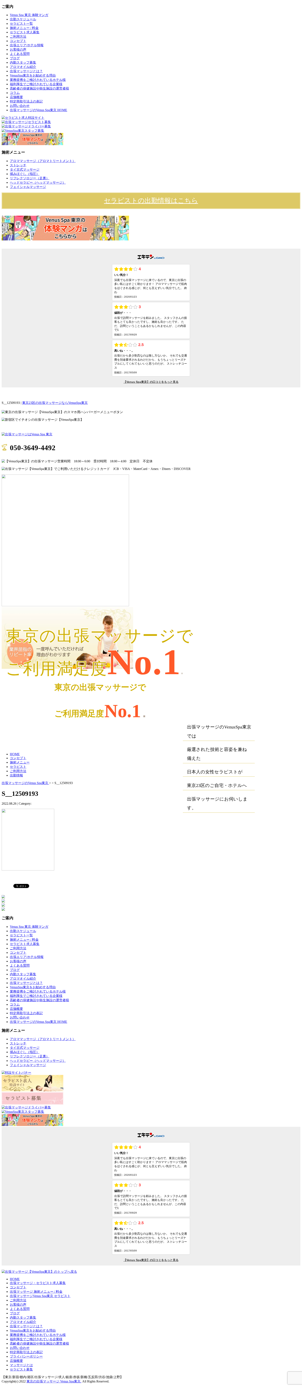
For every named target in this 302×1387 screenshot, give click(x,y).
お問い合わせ (20, 105)
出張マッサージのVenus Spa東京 (25, 783)
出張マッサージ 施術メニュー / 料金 (36, 1291)
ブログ (15, 58)
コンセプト (18, 41)
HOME (15, 754)
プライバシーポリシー (26, 1356)
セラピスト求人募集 (24, 32)
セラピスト (18, 766)
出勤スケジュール (23, 19)
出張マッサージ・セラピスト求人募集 (38, 1283)
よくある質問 (20, 54)
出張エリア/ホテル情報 (27, 45)
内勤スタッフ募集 (23, 62)
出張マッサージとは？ (26, 71)
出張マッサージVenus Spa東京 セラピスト (40, 1296)
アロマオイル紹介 (23, 67)
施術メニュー (20, 762)
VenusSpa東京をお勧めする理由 (33, 75)
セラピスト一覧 (21, 23)
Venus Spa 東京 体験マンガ (29, 15)
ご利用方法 (18, 36)
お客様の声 (18, 49)
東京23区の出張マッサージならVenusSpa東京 (55, 402)
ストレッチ (18, 165)
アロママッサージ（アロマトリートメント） (43, 161)
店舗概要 (16, 97)
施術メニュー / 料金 (24, 28)
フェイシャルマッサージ (28, 187)
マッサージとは (21, 1365)
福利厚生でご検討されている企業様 (36, 84)
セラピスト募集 (21, 1369)
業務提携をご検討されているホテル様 (38, 80)
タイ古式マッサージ (24, 169)
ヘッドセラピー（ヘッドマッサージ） (38, 182)
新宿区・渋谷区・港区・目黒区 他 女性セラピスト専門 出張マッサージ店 (157, 402)
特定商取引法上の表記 (26, 101)
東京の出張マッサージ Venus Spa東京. (54, 1381)
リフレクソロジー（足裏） (29, 178)
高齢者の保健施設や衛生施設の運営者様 (39, 88)
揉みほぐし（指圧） (24, 174)
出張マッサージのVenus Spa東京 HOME (38, 110)
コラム (15, 92)
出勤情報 (16, 775)
